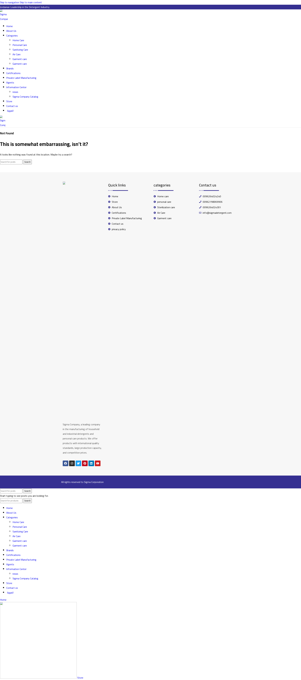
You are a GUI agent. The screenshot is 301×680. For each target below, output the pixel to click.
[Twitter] (78, 463)
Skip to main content (31, 2)
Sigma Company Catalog (25, 96)
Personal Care (20, 45)
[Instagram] (72, 463)
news (15, 92)
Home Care (18, 40)
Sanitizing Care (20, 49)
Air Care (17, 54)
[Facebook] (65, 463)
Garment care (20, 59)
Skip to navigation (10, 2)
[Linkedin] (91, 463)
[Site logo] (4, 19)
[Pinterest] (85, 463)
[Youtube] (97, 463)
